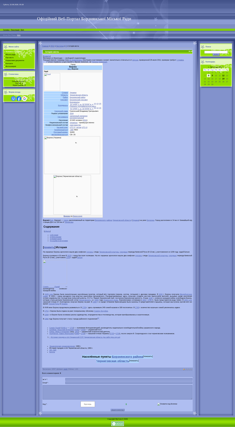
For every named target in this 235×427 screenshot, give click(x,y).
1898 (46, 315)
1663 (95, 302)
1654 (144, 300)
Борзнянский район (77, 97)
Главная (45, 46)
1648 (151, 298)
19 (223, 79)
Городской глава (61, 111)
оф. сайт (52, 350)
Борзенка (150, 220)
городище (124, 252)
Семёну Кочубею (101, 311)
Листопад (60, 46)
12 (223, 75)
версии (135, 60)
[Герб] (52, 90)
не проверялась (75, 60)
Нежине (64, 304)
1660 (77, 333)
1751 (46, 311)
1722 (112, 333)
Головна (6, 30)
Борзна (67, 216)
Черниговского (85, 300)
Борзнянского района (103, 220)
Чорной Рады (54, 304)
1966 (46, 319)
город (66, 220)
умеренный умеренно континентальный (78, 117)
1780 (150, 300)
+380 (72, 130)
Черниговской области (122, 220)
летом (78, 127)
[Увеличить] (44, 285)
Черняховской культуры (109, 252)
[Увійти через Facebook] (18, 98)
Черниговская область (79, 95)
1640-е (64, 328)
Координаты (63, 105)
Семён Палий (51, 287)
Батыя (79, 257)
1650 (97, 300)
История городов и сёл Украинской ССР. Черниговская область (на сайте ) (85, 337)
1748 (137, 307)
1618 (69, 255)
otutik (65, 369)
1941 (76, 332)
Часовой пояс (62, 127)
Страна (65, 92)
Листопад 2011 (216, 67)
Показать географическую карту (83, 106)
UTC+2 (72, 127)
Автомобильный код (59, 135)
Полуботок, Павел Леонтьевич (61, 333)
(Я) (100, 104)
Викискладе (77, 216)
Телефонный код (61, 130)
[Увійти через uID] (13, 98)
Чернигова (69, 222)
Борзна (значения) (99, 62)
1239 (68, 257)
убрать (47, 231)
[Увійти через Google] (24, 98)
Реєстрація (15, 30)
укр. (69, 69)
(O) (98, 104)
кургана (89, 252)
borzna (52, 352)
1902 (77, 330)
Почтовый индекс (61, 132)
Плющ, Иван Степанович (59, 332)
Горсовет (64, 100)
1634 (72, 113)
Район (65, 97)
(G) (95, 104)
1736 (84, 307)
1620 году (49, 294)
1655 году (188, 300)
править (46, 56)
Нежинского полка (110, 300)
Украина (73, 92)
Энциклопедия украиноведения (62, 346)
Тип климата (63, 117)
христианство (75, 125)
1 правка (180, 60)
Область (64, 95)
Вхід (22, 30)
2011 (52, 46)
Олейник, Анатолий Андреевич (61, 330)
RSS (18, 35)
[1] (98, 318)
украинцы (74, 123)
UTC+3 (84, 127)
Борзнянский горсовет (79, 100)
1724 (83, 333)
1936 (83, 330)
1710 (72, 328)
